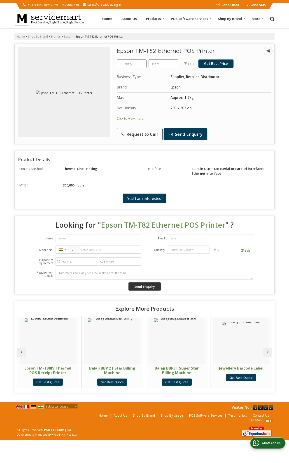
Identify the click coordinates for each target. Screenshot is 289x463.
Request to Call (141, 134)
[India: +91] (62, 250)
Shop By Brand (230, 18)
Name (49, 238)
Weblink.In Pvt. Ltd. (64, 435)
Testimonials (237, 415)
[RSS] (269, 420)
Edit (190, 64)
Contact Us (261, 415)
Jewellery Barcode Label (241, 368)
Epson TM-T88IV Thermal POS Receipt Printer (47, 370)
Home (107, 18)
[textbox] (163, 63)
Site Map (255, 420)
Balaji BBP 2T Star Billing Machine (112, 370)
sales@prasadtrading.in (104, 4)
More (256, 18)
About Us (129, 18)
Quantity (159, 250)
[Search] (272, 18)
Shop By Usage (172, 415)
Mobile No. (46, 250)
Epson (68, 36)
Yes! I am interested (144, 198)
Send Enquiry (188, 134)
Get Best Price (216, 63)
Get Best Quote (47, 382)
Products (153, 18)
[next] (267, 352)
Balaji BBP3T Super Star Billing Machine (177, 370)
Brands (56, 36)
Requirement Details (45, 274)
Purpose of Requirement (45, 261)
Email (161, 238)
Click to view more (130, 118)
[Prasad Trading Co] (49, 18)
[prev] (21, 352)
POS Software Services (189, 18)
